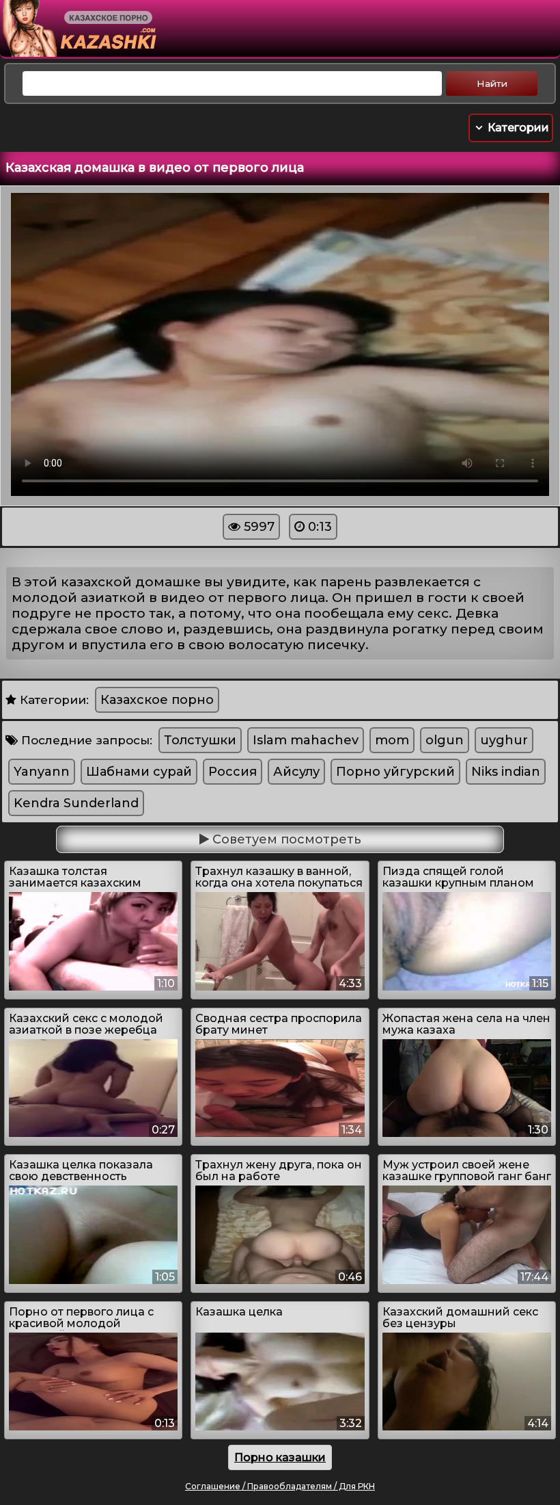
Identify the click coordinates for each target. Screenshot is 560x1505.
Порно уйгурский (395, 771)
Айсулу (296, 771)
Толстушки (200, 740)
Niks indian (505, 771)
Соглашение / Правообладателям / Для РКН (280, 1486)
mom (392, 740)
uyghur (504, 740)
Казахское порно (157, 699)
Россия (232, 771)
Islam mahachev (306, 740)
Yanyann (42, 771)
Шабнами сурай (139, 771)
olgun (444, 740)
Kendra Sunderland (76, 803)
